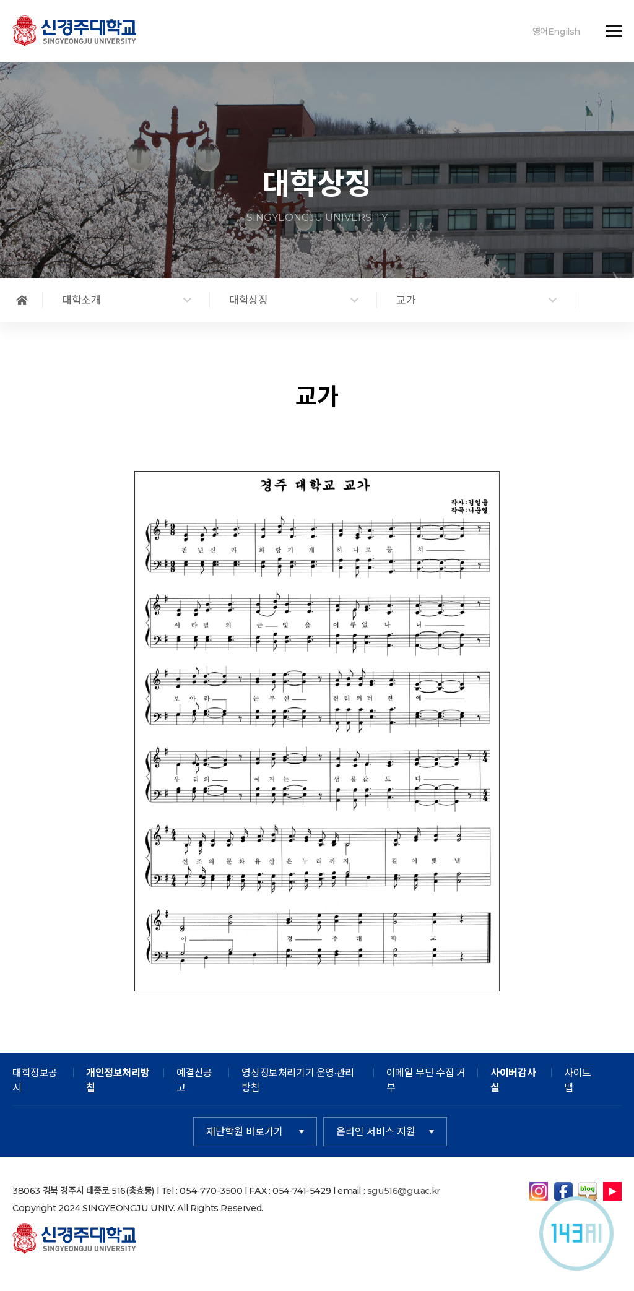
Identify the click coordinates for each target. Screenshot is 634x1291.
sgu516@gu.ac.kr (403, 1190)
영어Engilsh (556, 31)
